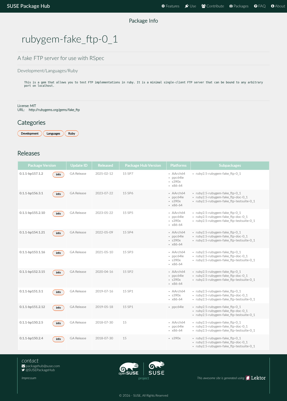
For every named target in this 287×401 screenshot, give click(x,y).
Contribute (214, 6)
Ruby (71, 133)
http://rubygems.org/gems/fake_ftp (54, 110)
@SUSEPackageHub (40, 370)
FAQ (261, 6)
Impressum (29, 378)
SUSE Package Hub (28, 6)
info (58, 174)
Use (192, 6)
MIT (33, 106)
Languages (53, 133)
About (279, 6)
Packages (241, 6)
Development (29, 133)
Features (172, 6)
